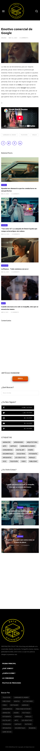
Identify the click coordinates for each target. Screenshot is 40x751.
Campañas (4, 225)
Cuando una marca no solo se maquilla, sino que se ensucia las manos (19, 308)
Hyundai (4, 185)
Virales (34, 135)
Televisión (24, 135)
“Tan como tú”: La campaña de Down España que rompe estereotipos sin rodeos (19, 230)
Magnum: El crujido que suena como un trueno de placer (20, 541)
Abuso (3, 303)
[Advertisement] (20, 579)
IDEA (20, 378)
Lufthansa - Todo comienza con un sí (14, 269)
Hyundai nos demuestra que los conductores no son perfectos (19, 189)
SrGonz (4, 38)
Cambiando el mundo (9, 135)
